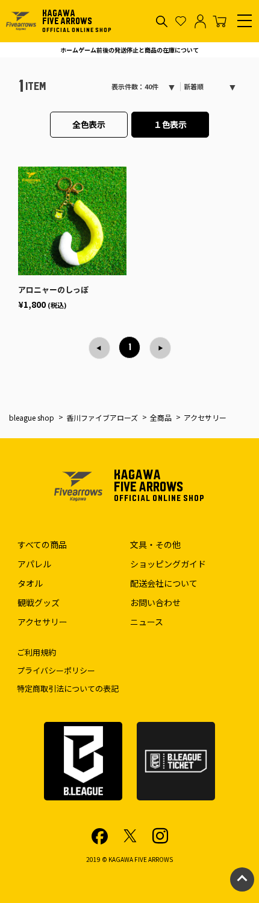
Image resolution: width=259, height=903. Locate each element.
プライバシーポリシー (56, 670)
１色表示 (170, 124)
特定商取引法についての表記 (68, 688)
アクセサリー (42, 622)
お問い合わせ (155, 602)
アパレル (34, 564)
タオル (30, 583)
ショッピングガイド (168, 564)
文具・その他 (155, 544)
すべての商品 (42, 544)
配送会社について (164, 583)
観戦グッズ (38, 602)
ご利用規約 (36, 652)
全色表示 (89, 124)
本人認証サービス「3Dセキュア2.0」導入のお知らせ (129, 49)
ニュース (146, 622)
